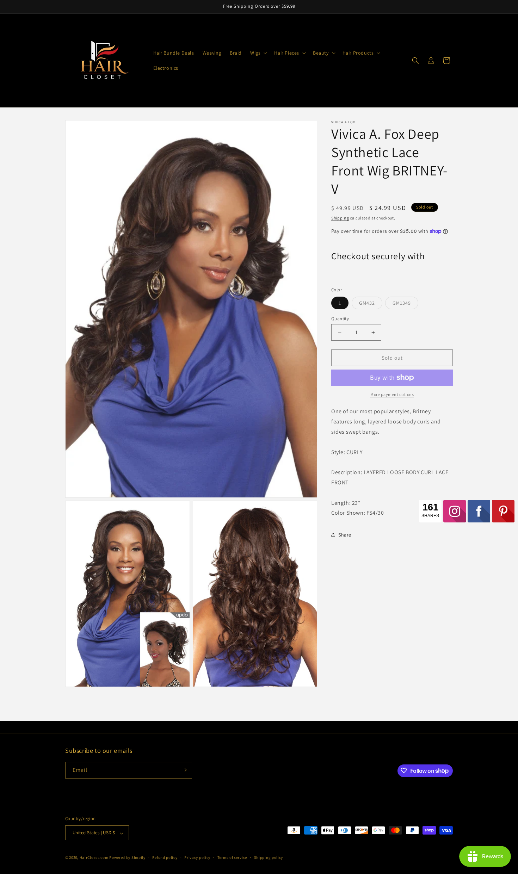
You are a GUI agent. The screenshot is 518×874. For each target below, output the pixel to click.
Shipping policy (268, 857)
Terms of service (232, 857)
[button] (258, 52)
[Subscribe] (184, 770)
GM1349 (405, 304)
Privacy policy (197, 857)
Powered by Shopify (127, 857)
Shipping (340, 218)
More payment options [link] (392, 394)
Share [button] (344, 534)
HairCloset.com (94, 857)
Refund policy (164, 857)
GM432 (370, 304)
